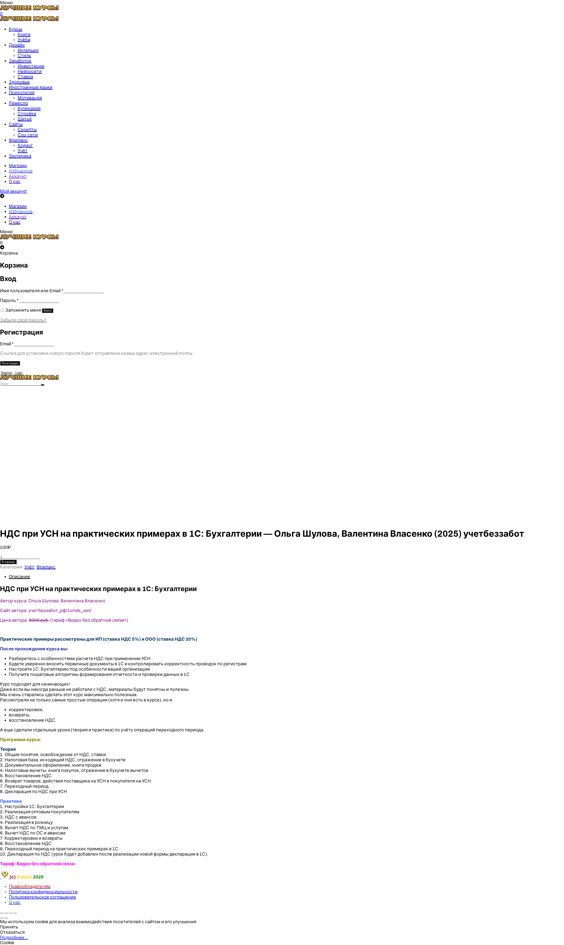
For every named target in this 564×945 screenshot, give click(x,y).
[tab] (286, 576)
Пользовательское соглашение (42, 897)
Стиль (24, 55)
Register (6, 373)
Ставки (25, 76)
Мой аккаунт (13, 191)
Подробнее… (14, 937)
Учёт (23, 150)
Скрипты (27, 129)
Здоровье (19, 82)
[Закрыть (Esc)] (2, 913)
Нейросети (30, 71)
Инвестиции (31, 66)
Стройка (27, 113)
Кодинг (25, 145)
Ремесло (18, 103)
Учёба (24, 39)
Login (18, 373)
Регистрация (10, 363)
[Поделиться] (6, 913)
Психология (21, 92)
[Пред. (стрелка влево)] (2, 918)
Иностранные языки (30, 87)
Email (7, 343)
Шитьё (25, 119)
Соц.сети (28, 134)
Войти (48, 310)
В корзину (8, 562)
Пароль (9, 300)
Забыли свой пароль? (23, 320)
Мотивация (30, 97)
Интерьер (28, 50)
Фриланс (18, 140)
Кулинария (29, 108)
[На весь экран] (10, 913)
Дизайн (17, 45)
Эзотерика (20, 155)
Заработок (20, 60)
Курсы (15, 29)
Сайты (16, 124)
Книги (24, 34)
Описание (19, 576)
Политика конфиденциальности (43, 891)
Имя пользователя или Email (31, 290)
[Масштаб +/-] (15, 913)
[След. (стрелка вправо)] (6, 918)
